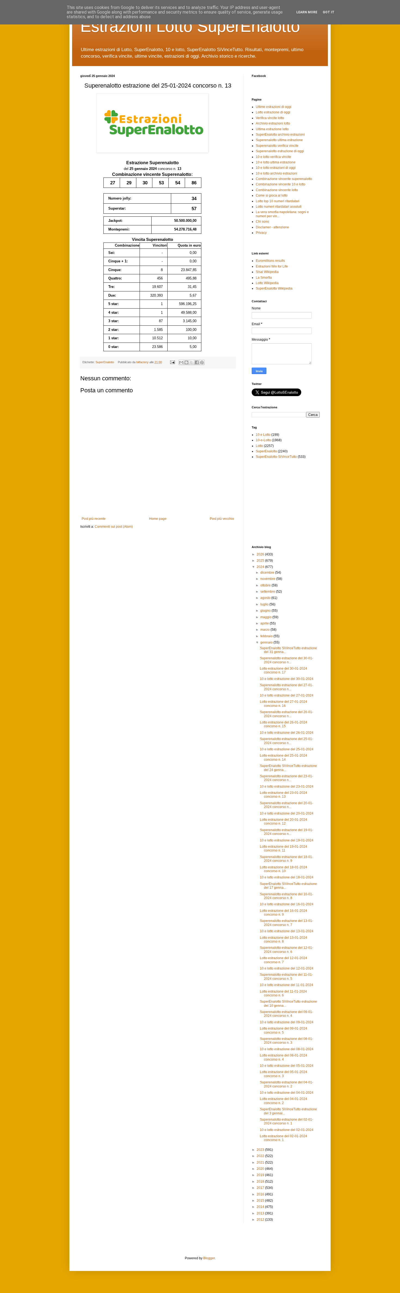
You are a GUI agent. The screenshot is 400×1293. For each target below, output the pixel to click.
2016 (261, 1194)
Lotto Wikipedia (267, 283)
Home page (158, 519)
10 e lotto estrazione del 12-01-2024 (286, 968)
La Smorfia (264, 277)
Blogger (209, 1258)
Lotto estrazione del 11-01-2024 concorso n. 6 (283, 993)
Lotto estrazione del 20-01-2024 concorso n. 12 (283, 821)
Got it (328, 12)
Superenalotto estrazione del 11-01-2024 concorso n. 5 (286, 976)
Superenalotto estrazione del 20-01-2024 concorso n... (286, 805)
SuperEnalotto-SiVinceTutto (276, 457)
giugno (266, 611)
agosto (265, 598)
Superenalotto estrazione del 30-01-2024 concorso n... (286, 660)
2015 (261, 1200)
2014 (261, 1207)
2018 (261, 1181)
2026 (261, 554)
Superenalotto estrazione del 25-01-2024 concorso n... (286, 741)
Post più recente (94, 519)
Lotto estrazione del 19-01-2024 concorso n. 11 (283, 848)
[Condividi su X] (191, 362)
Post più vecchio (222, 519)
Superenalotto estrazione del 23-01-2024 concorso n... (286, 778)
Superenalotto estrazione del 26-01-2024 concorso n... (286, 714)
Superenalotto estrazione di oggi (280, 151)
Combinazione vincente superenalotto (284, 179)
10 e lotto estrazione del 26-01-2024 (286, 733)
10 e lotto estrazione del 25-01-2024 (286, 749)
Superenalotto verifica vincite (277, 146)
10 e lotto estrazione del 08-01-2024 (286, 1049)
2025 (261, 560)
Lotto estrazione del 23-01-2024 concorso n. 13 (283, 794)
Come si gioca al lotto (272, 195)
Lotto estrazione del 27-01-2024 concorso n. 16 (283, 703)
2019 (261, 1175)
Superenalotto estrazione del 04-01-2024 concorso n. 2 (286, 1084)
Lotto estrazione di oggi (273, 112)
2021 (261, 1162)
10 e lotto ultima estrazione (276, 162)
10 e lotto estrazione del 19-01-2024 (286, 840)
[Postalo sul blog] (186, 362)
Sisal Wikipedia (267, 272)
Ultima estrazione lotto (272, 129)
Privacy (261, 233)
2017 (261, 1188)
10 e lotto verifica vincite (273, 157)
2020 (261, 1169)
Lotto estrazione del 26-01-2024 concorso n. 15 (283, 724)
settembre (268, 591)
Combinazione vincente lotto (277, 190)
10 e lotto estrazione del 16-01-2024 (286, 904)
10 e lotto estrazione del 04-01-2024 (286, 1093)
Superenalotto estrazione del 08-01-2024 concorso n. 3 (286, 1041)
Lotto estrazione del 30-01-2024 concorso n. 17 (283, 670)
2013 (261, 1213)
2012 (261, 1219)
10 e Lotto (263, 435)
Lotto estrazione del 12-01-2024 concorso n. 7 (283, 960)
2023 (261, 1150)
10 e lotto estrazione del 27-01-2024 (286, 695)
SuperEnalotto (105, 362)
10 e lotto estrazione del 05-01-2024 (286, 1066)
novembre (268, 579)
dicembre (267, 572)
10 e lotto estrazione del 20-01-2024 (286, 813)
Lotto (259, 446)
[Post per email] (172, 362)
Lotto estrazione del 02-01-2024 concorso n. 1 (283, 1138)
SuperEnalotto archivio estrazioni (280, 134)
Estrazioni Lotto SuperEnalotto (190, 26)
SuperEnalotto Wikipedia (274, 288)
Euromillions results (270, 261)
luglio (264, 604)
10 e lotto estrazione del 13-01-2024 (286, 931)
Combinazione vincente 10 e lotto (280, 184)
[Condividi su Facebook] (196, 362)
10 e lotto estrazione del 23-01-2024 (286, 786)
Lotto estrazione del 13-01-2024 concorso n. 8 (283, 939)
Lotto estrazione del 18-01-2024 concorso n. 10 (283, 869)
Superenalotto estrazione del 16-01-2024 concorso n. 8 (286, 896)
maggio (266, 617)
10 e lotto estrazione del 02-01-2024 (286, 1130)
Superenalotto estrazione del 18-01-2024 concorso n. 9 (286, 859)
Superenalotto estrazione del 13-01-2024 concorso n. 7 (286, 923)
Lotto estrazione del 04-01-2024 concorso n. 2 (283, 1101)
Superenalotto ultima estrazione (279, 140)
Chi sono (262, 221)
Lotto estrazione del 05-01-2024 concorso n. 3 (283, 1074)
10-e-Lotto (263, 440)
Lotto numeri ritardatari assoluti (278, 207)
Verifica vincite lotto (270, 118)
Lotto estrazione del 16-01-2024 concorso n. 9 (283, 912)
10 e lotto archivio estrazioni (276, 173)
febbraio (266, 636)
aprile (265, 623)
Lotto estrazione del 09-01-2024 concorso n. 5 (283, 1030)
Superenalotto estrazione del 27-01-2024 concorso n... (286, 687)
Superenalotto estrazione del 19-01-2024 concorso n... (286, 832)
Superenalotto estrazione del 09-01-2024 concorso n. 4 (286, 1014)
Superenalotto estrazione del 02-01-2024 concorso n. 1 (286, 1121)
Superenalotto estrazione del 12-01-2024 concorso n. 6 (286, 949)
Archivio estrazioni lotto (273, 123)
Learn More (306, 12)
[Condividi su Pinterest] (202, 362)
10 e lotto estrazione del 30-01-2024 (286, 679)
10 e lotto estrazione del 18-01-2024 (286, 877)
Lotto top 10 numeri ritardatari (277, 201)
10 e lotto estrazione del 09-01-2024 (286, 1022)
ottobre (266, 585)
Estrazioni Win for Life (272, 266)
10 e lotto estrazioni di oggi (276, 168)
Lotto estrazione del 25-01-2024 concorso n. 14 (283, 757)
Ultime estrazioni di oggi (273, 107)
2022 (261, 1156)
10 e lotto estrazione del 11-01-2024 (286, 985)
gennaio (266, 642)
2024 (261, 567)
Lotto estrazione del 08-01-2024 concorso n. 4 (283, 1057)
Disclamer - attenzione (272, 227)
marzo (265, 630)
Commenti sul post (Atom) (114, 527)
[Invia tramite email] (181, 362)
